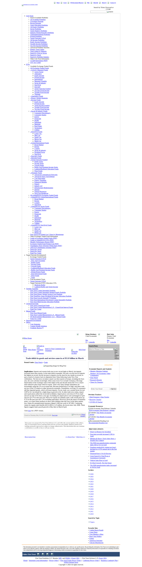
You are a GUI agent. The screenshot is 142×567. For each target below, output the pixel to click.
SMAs (28, 322)
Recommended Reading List (98, 423)
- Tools (32, 277)
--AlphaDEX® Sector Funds (39, 206)
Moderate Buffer (39, 285)
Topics (92, 522)
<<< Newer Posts (70, 437)
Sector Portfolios (35, 29)
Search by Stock (35, 55)
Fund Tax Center (35, 253)
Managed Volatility (40, 81)
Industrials (37, 122)
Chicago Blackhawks (96, 543)
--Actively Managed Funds (39, 70)
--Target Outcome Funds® (39, 160)
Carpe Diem (93, 532)
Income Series (39, 163)
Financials (37, 119)
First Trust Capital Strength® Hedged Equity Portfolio (48, 292)
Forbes (91, 538)
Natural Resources (40, 191)
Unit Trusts (29, 16)
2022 (91, 484)
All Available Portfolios (38, 19)
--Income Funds (35, 100)
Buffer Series (38, 161)
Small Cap (37, 137)
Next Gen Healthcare (41, 193)
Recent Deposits (35, 23)
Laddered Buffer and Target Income (46, 287)
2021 (91, 486)
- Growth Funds (35, 266)
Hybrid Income (39, 77)
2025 (91, 477)
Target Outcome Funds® (42, 89)
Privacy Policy (54, 560)
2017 (91, 496)
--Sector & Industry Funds (38, 111)
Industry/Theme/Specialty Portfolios (42, 33)
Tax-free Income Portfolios (39, 46)
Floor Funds (38, 171)
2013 (91, 506)
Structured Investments (33, 320)
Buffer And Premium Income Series (46, 167)
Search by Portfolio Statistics (39, 57)
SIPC (60, 558)
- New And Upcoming (37, 261)
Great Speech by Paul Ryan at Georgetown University (100, 457)
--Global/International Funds (39, 143)
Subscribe (95, 2)
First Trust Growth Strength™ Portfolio (43, 298)
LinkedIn (92, 342)
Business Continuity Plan (109, 560)
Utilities (37, 130)
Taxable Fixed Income (41, 92)
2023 (91, 481)
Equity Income (39, 76)
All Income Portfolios (37, 40)
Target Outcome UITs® (38, 38)
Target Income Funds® (42, 105)
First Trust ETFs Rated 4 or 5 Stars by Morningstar (47, 234)
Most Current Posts (30, 437)
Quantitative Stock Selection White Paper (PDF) (46, 246)
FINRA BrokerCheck (71, 562)
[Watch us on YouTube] (47, 555)
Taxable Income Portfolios (39, 44)
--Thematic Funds (36, 173)
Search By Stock (35, 251)
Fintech (36, 184)
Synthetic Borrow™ (37, 328)
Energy (36, 117)
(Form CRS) (75, 558)
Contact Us (113, 2)
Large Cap (38, 133)
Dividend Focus (39, 152)
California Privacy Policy (91, 560)
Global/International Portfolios (40, 34)
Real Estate (38, 126)
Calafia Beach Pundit (96, 530)
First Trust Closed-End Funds (40, 305)
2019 (91, 491)
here (29, 411)
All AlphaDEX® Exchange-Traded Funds (44, 195)
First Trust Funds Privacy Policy (70, 560)
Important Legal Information (38, 560)
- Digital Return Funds (37, 272)
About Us (104, 2)
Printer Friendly (82, 415)
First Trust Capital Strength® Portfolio (42, 290)
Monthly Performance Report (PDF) (42, 242)
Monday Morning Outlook (99, 371)
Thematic (37, 94)
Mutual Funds (30, 311)
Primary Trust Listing (37, 49)
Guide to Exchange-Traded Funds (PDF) (43, 238)
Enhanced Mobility (40, 182)
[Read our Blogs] (52, 555)
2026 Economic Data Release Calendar (102, 410)
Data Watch (39, 362)
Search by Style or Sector (38, 53)
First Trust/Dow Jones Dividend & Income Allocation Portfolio (51, 296)
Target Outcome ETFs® (38, 259)
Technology (38, 128)
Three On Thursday (96, 382)
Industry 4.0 (38, 186)
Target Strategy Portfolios (38, 31)
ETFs (28, 64)
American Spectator (95, 540)
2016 (91, 499)
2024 (91, 479)
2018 (91, 494)
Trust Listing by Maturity (38, 51)
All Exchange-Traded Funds (39, 68)
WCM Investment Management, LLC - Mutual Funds (47, 317)
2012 (91, 509)
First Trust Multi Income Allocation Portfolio (44, 302)
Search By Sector (36, 249)
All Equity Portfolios (37, 27)
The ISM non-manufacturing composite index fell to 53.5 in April (103, 444)
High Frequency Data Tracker (99, 397)
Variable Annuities (32, 289)
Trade (46, 362)
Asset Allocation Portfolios (39, 25)
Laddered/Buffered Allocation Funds (46, 169)
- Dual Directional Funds (38, 274)
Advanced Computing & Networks (45, 175)
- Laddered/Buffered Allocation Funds (42, 268)
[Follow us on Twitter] (38, 555)
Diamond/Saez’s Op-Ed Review (100, 453)
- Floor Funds (34, 275)
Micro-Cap (38, 139)
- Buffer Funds (35, 262)
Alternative (38, 74)
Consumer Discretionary (42, 113)
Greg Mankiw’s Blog (96, 534)
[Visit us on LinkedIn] (43, 555)
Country (37, 148)
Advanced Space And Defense (44, 176)
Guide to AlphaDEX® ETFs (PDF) (42, 240)
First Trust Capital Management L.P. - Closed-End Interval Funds (51, 307)
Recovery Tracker (95, 399)
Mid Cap (37, 135)
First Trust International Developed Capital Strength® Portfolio (51, 300)
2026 (91, 474)
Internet (36, 190)
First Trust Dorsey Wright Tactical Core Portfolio (46, 294)
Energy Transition (40, 180)
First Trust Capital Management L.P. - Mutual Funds (47, 315)
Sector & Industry (40, 83)
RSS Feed (82, 350)
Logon (65, 2)
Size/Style (37, 85)
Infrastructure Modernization (43, 188)
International (38, 79)
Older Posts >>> (80, 437)
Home (58, 2)
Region (36, 147)
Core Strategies (35, 324)
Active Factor (38, 72)
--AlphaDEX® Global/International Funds (44, 197)
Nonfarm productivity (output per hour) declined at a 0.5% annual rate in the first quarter (103, 449)
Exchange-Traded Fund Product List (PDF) (44, 244)
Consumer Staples (40, 115)
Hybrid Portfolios (36, 36)
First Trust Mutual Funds (38, 313)
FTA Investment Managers (77, 2)
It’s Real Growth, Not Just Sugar (101, 463)
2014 (91, 504)
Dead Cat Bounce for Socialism (100, 432)
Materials (37, 124)
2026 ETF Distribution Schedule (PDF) (43, 247)
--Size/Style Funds (36, 132)
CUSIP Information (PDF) (39, 61)
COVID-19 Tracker (96, 402)
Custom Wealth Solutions (38, 326)
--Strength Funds (35, 158)
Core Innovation (39, 178)
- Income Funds (35, 264)
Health (36, 120)
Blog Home (32, 350)
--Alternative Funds (36, 96)
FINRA (67, 558)
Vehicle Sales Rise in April (99, 460)
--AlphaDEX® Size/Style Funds (41, 225)
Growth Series (39, 165)
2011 (91, 511)
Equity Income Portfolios (38, 42)
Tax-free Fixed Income (41, 90)
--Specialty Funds (36, 156)
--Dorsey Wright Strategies (39, 98)
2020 (91, 489)
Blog (88, 2)
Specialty (37, 87)
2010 (91, 514)
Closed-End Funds (32, 304)
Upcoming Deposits (36, 21)
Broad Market (39, 145)
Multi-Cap (37, 141)
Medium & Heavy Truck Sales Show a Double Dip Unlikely (103, 439)
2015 (91, 501)
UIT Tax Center (35, 62)
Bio (87, 340)
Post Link (54, 415)
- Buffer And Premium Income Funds (42, 270)
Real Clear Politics (95, 536)
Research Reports (96, 380)
